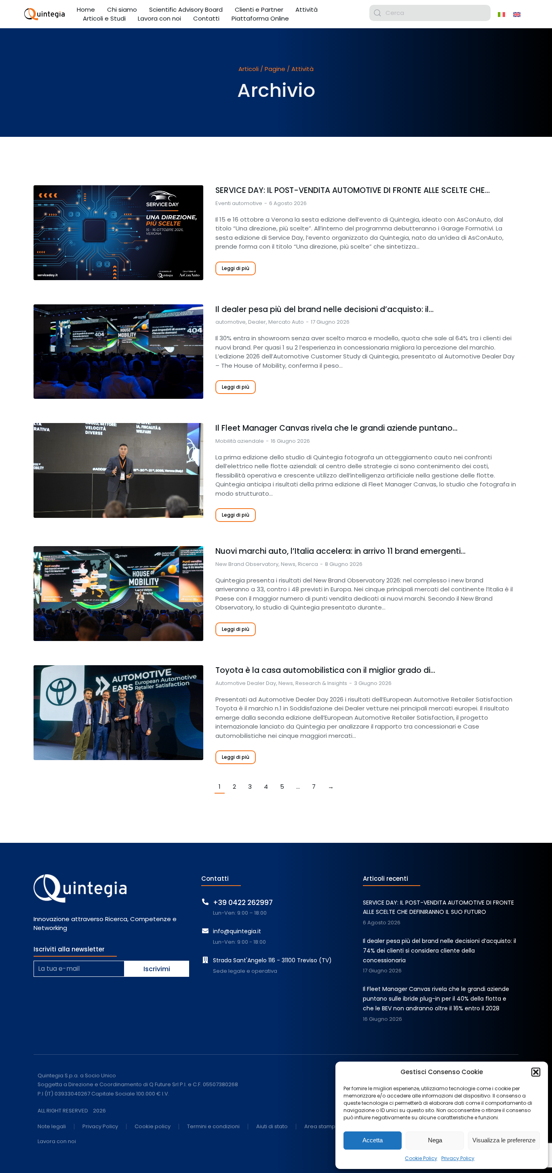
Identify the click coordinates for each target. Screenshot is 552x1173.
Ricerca (308, 564)
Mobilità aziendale (239, 441)
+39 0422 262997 (243, 902)
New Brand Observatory (246, 564)
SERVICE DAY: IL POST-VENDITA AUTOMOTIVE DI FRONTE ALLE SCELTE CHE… (352, 190)
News (288, 564)
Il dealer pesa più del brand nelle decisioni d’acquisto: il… (324, 309)
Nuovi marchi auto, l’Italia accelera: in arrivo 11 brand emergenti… (340, 551)
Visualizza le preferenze (503, 1140)
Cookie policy (153, 1126)
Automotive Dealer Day (245, 683)
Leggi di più (235, 268)
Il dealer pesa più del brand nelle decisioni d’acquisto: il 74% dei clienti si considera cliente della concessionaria (439, 950)
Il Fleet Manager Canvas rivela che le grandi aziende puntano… (336, 428)
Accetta (372, 1140)
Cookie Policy (421, 1158)
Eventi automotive (238, 203)
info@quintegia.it (237, 931)
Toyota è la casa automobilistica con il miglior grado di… (325, 670)
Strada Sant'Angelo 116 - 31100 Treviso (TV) (272, 960)
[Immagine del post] (118, 232)
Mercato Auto (286, 322)
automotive (230, 322)
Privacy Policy (457, 1158)
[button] (536, 1072)
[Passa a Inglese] (517, 14)
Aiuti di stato (272, 1126)
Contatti (215, 878)
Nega (435, 1140)
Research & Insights (321, 683)
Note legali (52, 1126)
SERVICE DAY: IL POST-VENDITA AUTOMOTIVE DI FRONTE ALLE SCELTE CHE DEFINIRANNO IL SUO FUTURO (438, 907)
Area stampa (321, 1126)
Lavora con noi (57, 1141)
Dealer (257, 322)
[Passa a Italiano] (501, 14)
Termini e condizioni (213, 1126)
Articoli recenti (385, 878)
